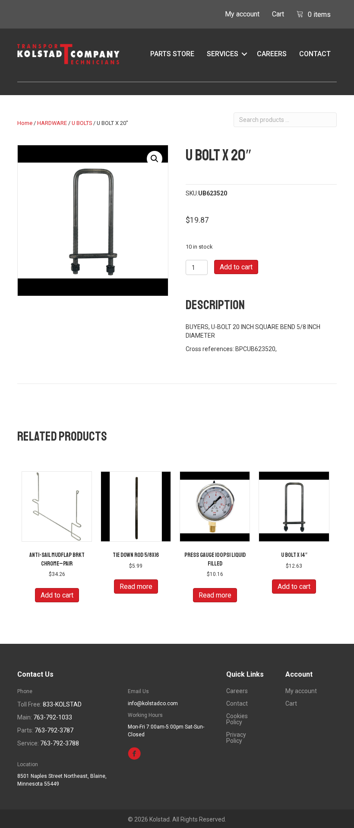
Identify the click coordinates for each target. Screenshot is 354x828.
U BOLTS (82, 123)
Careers (272, 54)
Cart (278, 14)
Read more (136, 586)
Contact (315, 54)
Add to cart (236, 267)
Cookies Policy (237, 719)
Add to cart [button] (57, 595)
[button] (244, 54)
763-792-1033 (52, 717)
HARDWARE (52, 123)
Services (222, 54)
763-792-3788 (59, 743)
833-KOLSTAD (62, 704)
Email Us (138, 691)
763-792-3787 (54, 730)
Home (24, 123)
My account (242, 14)
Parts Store (172, 54)
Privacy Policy (236, 738)
